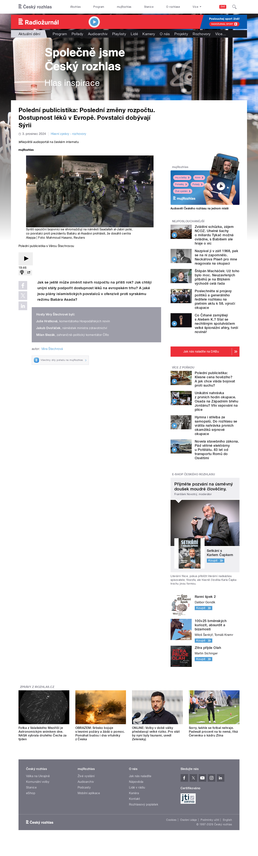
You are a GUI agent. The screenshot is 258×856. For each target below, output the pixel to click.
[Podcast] (22, 272)
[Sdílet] (28, 272)
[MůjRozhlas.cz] (26, 150)
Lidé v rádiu (137, 787)
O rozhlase (173, 6)
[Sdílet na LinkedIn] (23, 305)
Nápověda (136, 782)
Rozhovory (202, 34)
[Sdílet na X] (23, 295)
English (227, 819)
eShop (30, 793)
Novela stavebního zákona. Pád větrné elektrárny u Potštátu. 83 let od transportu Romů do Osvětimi (217, 449)
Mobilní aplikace (89, 793)
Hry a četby (181, 177)
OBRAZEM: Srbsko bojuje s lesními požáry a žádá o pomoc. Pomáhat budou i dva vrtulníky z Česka (100, 733)
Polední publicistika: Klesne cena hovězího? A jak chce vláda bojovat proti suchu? (215, 379)
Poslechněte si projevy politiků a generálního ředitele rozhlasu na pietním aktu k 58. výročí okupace (215, 299)
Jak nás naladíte (140, 776)
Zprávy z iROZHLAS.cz (37, 687)
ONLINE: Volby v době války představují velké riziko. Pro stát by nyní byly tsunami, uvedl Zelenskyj (156, 733)
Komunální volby (37, 782)
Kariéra (134, 793)
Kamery (148, 34)
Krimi (197, 177)
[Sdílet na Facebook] (23, 285)
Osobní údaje (188, 819)
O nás (165, 34)
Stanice (149, 6)
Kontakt (134, 799)
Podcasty (84, 787)
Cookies (171, 819)
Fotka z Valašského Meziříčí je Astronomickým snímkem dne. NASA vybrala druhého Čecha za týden (43, 733)
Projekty (181, 34)
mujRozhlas (124, 6)
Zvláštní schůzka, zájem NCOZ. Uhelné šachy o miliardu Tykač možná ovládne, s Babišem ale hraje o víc (214, 235)
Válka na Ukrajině (38, 776)
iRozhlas (75, 6)
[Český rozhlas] (35, 7)
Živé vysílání (181, 191)
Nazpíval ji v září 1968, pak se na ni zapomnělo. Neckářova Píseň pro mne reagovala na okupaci (216, 257)
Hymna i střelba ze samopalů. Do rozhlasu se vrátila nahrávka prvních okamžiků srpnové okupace (216, 425)
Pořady (77, 34)
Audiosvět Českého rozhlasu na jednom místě (200, 208)
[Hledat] (234, 7)
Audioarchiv (98, 34)
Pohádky (179, 184)
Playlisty (119, 34)
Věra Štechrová (52, 349)
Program (98, 6)
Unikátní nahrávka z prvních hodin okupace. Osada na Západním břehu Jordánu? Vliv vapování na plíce (216, 401)
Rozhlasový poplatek (143, 804)
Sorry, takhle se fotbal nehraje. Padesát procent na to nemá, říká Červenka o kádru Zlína (213, 731)
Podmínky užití (210, 819)
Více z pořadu (183, 367)
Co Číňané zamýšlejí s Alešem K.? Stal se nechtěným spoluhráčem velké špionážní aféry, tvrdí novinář (216, 323)
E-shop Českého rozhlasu (193, 474)
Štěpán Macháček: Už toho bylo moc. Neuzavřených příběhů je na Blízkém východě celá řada (217, 277)
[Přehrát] (26, 258)
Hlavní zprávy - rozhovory (68, 134)
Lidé (134, 34)
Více (220, 34)
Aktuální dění (29, 34)
